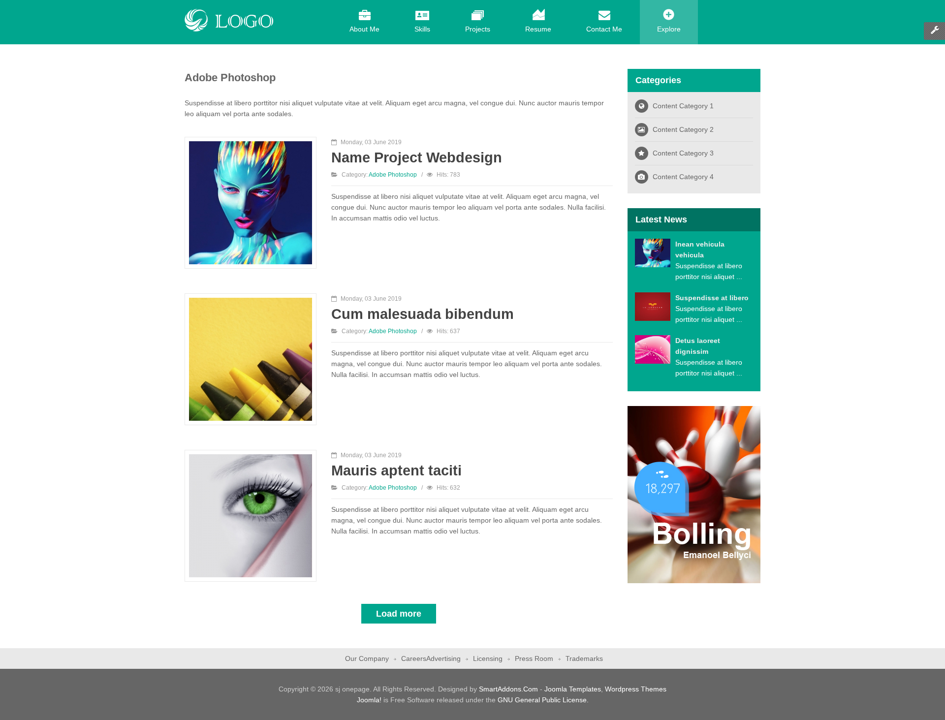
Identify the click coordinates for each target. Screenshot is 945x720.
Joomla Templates (572, 689)
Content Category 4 (683, 177)
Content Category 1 (683, 106)
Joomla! (369, 700)
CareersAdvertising (431, 658)
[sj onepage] (229, 20)
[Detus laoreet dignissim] (652, 349)
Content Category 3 (683, 153)
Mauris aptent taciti (396, 470)
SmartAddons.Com (508, 689)
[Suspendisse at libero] (652, 306)
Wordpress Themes (635, 689)
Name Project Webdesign (416, 157)
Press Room (534, 658)
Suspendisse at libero (712, 298)
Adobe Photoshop (393, 174)
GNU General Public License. (543, 700)
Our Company (367, 658)
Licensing (488, 658)
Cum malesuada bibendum (422, 314)
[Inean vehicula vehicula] (652, 252)
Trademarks (584, 658)
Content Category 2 (683, 129)
